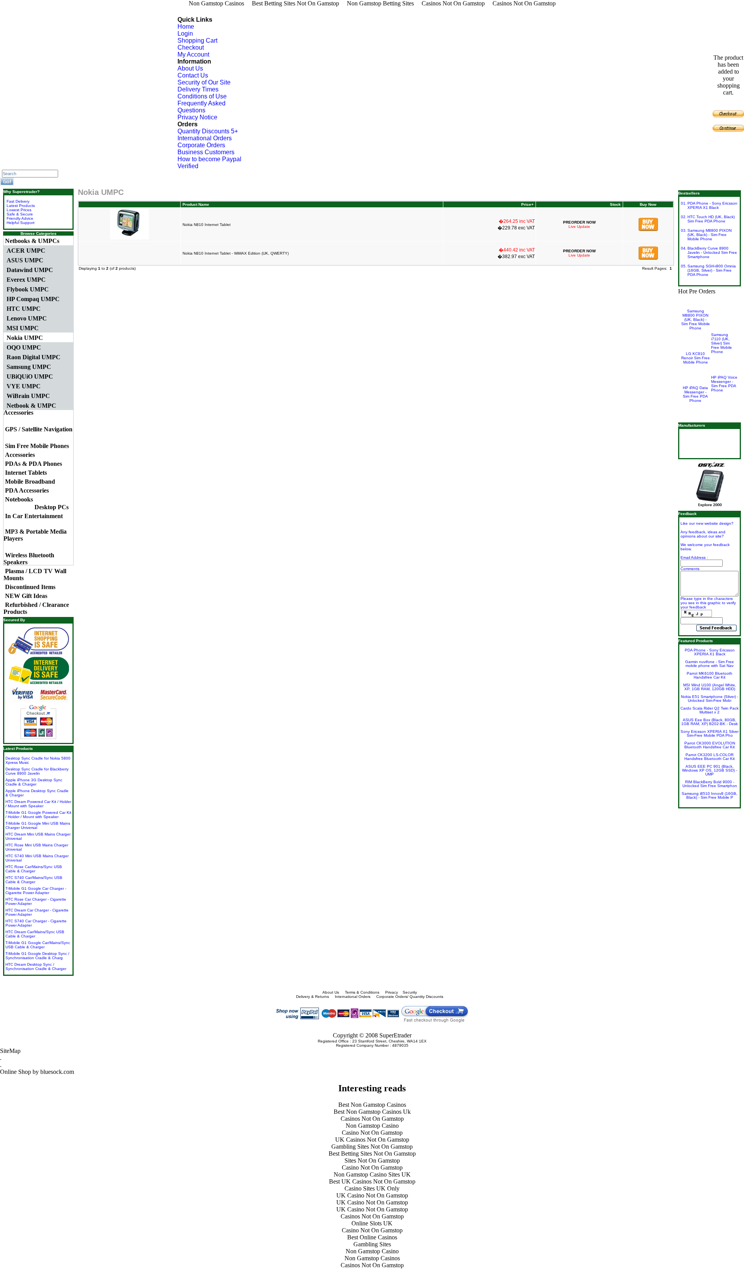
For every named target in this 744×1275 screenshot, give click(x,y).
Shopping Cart (197, 40)
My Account (193, 54)
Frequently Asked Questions (201, 107)
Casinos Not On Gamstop (372, 1118)
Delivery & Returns (312, 996)
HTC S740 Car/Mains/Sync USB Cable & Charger (33, 879)
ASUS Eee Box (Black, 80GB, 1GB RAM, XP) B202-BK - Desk (709, 722)
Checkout (190, 47)
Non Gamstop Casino (372, 1125)
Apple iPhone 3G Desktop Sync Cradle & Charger (33, 782)
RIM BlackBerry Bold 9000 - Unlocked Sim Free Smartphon (709, 784)
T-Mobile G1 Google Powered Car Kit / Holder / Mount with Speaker (38, 814)
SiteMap (10, 1051)
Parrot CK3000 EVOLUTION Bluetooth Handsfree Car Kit (709, 745)
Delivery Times (198, 89)
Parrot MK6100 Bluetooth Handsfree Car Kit (709, 675)
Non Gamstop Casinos (372, 1258)
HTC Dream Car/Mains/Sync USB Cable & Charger (34, 934)
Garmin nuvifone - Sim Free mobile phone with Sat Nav (709, 664)
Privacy (391, 992)
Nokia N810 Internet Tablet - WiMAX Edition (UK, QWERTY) (236, 253)
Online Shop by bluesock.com (37, 1071)
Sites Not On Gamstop (372, 1160)
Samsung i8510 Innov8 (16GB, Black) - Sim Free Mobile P (709, 795)
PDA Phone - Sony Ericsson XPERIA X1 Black (712, 205)
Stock (615, 204)
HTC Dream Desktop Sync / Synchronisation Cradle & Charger (35, 966)
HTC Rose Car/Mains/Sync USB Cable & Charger (33, 869)
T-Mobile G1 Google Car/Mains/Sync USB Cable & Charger (37, 945)
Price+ (527, 204)
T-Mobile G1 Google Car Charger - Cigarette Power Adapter (35, 890)
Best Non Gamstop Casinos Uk (372, 1111)
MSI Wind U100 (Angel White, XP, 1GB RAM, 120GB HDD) (709, 687)
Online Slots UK (372, 1223)
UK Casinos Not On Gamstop (372, 1139)
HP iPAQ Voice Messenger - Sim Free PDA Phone (724, 383)
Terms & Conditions (362, 992)
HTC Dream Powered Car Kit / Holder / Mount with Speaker (38, 803)
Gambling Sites (372, 1244)
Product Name (196, 204)
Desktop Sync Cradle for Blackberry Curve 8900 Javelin (37, 771)
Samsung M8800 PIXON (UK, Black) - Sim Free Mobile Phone (709, 234)
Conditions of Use (202, 96)
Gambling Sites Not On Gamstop (372, 1146)
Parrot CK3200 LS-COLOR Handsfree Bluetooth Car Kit (709, 757)
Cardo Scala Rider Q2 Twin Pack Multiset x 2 (709, 710)
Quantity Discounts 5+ (207, 131)
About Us (190, 68)
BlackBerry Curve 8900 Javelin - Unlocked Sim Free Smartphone (712, 252)
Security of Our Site (204, 82)
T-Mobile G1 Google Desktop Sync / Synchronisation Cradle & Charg (37, 955)
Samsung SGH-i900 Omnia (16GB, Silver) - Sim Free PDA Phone (711, 270)
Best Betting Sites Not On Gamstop (372, 1153)
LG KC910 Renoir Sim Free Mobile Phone (695, 357)
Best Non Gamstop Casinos (372, 1104)
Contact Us (192, 75)
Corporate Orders (201, 145)
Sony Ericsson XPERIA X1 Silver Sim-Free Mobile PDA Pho (709, 733)
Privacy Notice (197, 117)
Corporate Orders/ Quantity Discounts (410, 996)
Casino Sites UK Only (372, 1188)
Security (410, 992)
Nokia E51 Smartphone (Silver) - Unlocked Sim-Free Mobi (709, 698)
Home (185, 26)
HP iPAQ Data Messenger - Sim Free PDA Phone (695, 394)
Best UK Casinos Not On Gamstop (372, 1181)
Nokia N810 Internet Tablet (207, 224)
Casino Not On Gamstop (372, 1132)
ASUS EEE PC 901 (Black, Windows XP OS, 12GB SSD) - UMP (709, 770)
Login (185, 33)
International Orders (204, 138)
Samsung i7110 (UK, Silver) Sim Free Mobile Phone (721, 343)
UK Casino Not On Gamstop (372, 1195)
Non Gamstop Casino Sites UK (372, 1174)
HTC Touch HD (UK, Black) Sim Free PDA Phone (711, 219)
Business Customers (205, 152)
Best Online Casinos (372, 1237)
